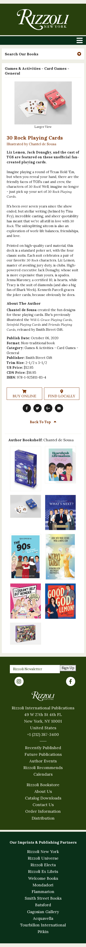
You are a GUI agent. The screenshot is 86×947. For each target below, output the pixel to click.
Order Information (43, 811)
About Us (43, 791)
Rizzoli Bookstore (43, 784)
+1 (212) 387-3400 (43, 734)
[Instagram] (19, 681)
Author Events (43, 761)
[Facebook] (70, 681)
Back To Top (41, 422)
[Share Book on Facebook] (27, 408)
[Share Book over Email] (59, 408)
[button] (43, 54)
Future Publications (43, 754)
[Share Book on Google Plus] (48, 408)
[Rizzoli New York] (43, 19)
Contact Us (43, 804)
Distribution (43, 818)
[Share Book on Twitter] (37, 408)
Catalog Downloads (43, 798)
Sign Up (68, 668)
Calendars (43, 774)
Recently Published (43, 747)
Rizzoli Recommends (43, 767)
